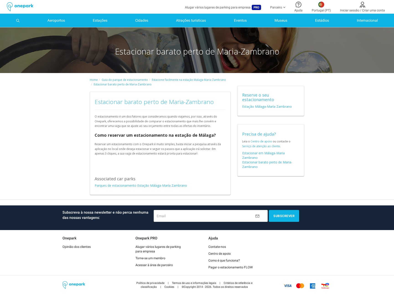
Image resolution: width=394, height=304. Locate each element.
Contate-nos (217, 247)
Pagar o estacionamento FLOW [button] (230, 267)
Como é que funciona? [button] (224, 260)
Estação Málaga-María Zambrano (267, 106)
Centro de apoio (261, 141)
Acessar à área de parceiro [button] (154, 265)
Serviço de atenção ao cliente (261, 146)
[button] (150, 283)
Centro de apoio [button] (219, 253)
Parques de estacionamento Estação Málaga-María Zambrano (141, 185)
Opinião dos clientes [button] (76, 247)
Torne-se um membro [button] (150, 258)
